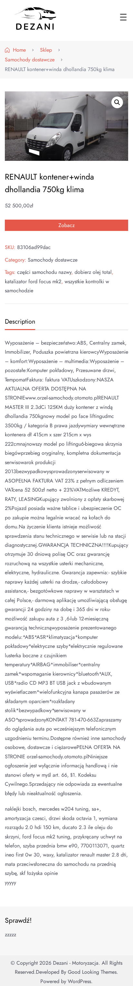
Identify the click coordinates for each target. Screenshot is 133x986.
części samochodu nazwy (44, 272)
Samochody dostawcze (52, 260)
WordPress (79, 981)
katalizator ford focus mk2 (33, 281)
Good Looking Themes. (93, 972)
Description (20, 321)
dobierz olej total (93, 272)
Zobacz (66, 225)
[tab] (19, 322)
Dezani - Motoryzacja (75, 963)
